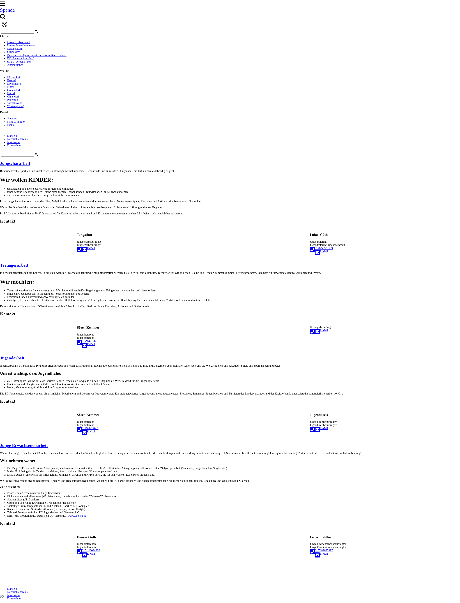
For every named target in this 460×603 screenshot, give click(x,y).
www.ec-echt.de (77, 515)
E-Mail (91, 248)
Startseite (12, 135)
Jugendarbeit (12, 358)
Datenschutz (14, 145)
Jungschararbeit (15, 163)
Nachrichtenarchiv (17, 138)
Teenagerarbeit (14, 265)
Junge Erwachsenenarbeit (24, 445)
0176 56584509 (324, 248)
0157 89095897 (324, 550)
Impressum (13, 142)
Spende (7, 10)
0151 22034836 (91, 550)
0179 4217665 (90, 341)
